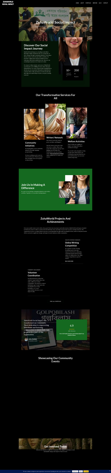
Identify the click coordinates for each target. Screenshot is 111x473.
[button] (55, 301)
